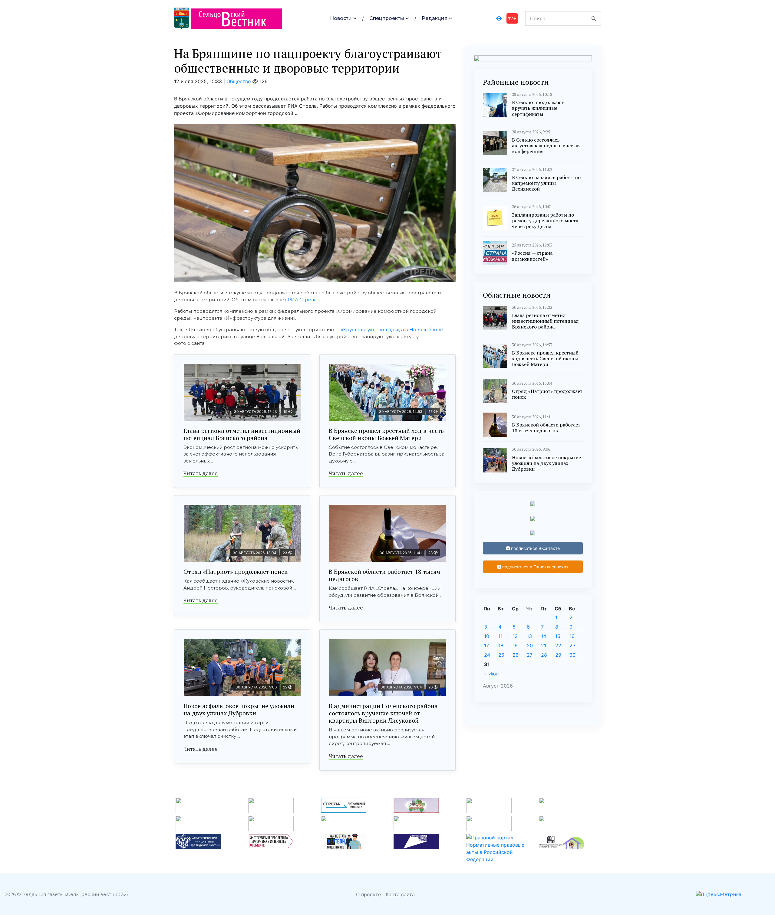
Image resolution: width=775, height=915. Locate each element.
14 (543, 636)
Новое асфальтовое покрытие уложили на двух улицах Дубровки (238, 709)
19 (515, 645)
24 (487, 655)
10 (486, 636)
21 (543, 645)
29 (558, 655)
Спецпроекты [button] (386, 18)
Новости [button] (341, 18)
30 (572, 655)
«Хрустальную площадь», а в (375, 329)
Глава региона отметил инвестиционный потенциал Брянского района (241, 434)
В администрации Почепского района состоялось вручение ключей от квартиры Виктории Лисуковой (383, 713)
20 (530, 645)
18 (500, 645)
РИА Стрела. (303, 299)
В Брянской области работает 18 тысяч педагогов (384, 575)
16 (572, 636)
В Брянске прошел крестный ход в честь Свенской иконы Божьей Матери (386, 434)
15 (557, 636)
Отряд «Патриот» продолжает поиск (235, 571)
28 (544, 655)
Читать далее (200, 473)
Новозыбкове (426, 329)
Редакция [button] (434, 18)
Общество (238, 81)
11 (500, 636)
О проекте (368, 894)
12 (515, 636)
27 (530, 655)
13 (529, 636)
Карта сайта (400, 894)
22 (558, 645)
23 (572, 645)
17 (486, 645)
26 (516, 655)
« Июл (491, 674)
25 (501, 655)
